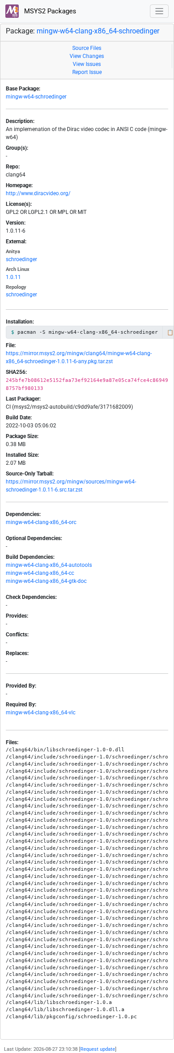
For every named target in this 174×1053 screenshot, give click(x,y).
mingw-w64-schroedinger (36, 97)
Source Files (86, 48)
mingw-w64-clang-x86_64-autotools (49, 565)
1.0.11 (13, 277)
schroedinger (21, 259)
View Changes (87, 56)
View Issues (87, 64)
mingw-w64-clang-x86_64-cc (40, 573)
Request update (97, 1049)
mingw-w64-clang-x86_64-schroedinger (98, 31)
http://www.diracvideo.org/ (38, 193)
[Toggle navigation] (159, 11)
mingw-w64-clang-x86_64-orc (41, 522)
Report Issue (87, 72)
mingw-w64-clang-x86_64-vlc (40, 712)
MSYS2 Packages (49, 11)
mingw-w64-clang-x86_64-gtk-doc (46, 581)
